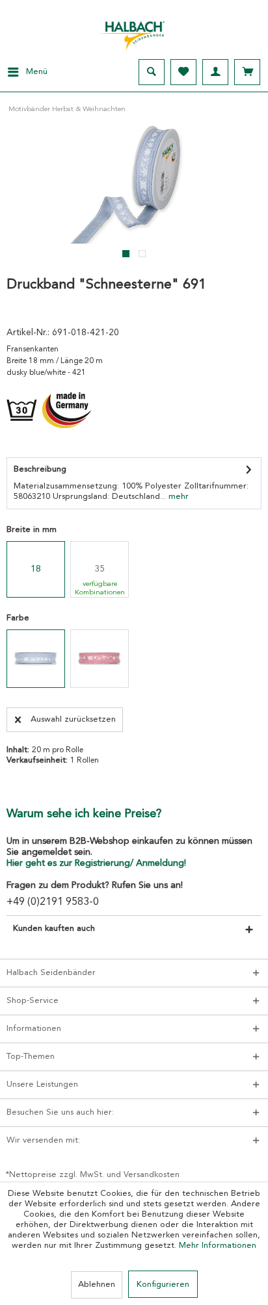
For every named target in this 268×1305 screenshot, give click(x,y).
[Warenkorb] (247, 72)
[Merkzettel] (183, 72)
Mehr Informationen (217, 1245)
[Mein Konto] (215, 72)
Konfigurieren (163, 1284)
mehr (177, 496)
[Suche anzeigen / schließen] (152, 72)
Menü (36, 72)
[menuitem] (23, 72)
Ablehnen (96, 1284)
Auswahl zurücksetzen (73, 719)
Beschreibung (40, 469)
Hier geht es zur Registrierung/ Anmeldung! (96, 863)
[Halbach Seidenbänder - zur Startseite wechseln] (134, 32)
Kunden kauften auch (54, 928)
